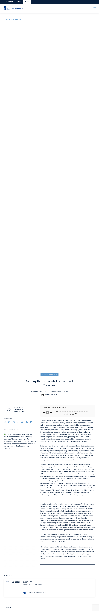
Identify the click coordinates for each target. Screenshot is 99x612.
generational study (87, 451)
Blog (27, 2)
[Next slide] (35, 429)
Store (19, 2)
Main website (9, 2)
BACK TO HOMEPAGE (13, 20)
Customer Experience (49, 374)
